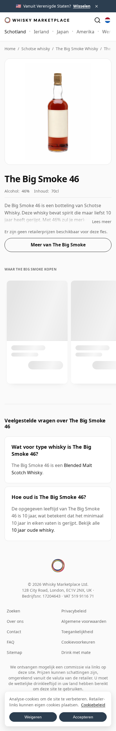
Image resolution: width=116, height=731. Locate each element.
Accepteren (83, 717)
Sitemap (14, 652)
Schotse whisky (35, 48)
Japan (63, 32)
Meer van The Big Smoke (58, 245)
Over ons (15, 621)
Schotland (15, 32)
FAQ (10, 642)
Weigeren (33, 717)
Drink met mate (76, 652)
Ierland (41, 32)
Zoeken (13, 611)
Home (10, 48)
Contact (14, 631)
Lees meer (101, 221)
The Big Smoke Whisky (77, 48)
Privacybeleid (73, 611)
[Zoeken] (97, 20)
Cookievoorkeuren (78, 642)
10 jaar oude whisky (33, 530)
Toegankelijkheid (77, 631)
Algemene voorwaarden (83, 621)
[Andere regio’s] (107, 20)
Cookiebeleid (93, 704)
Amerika (85, 32)
